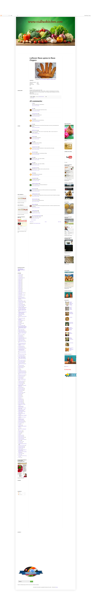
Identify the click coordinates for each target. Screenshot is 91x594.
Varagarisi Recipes (21, 446)
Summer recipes (20, 438)
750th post (19, 290)
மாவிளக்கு (19, 457)
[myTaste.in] (66, 366)
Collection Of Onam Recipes (22, 316)
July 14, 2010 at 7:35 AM (35, 180)
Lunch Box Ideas (20, 383)
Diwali (19, 322)
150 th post (20, 276)
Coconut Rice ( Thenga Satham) (71, 308)
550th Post (19, 286)
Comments (20, 494)
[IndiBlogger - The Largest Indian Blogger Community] (68, 149)
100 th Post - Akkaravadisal (71, 323)
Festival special (20, 334)
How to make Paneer (21, 360)
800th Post (19, 291)
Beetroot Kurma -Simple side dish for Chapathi (71, 303)
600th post (19, 287)
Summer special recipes (21, 439)
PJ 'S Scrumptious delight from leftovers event (48, 79)
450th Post (19, 284)
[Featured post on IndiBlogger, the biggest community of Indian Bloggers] (70, 377)
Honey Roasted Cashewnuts (71, 338)
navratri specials (20, 390)
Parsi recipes (20, 396)
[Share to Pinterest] (34, 96)
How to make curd (21, 355)
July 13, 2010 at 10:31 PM (35, 116)
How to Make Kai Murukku (22, 358)
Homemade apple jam (21, 343)
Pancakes (19, 394)
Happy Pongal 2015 (21, 340)
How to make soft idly (21, 361)
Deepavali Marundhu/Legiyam (21, 319)
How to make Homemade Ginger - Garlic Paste (22, 357)
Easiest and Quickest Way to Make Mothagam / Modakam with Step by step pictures (22, 327)
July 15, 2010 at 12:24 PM (35, 207)
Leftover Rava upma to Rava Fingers (71, 328)
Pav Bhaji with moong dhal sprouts (71, 313)
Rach (33, 141)
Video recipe (20, 448)
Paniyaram (19, 395)
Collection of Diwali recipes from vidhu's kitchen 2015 (22, 309)
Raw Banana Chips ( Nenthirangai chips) (71, 349)
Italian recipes (20, 367)
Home (46, 221)
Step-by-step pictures (21, 437)
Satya (33, 157)
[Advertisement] (33, 7)
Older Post (59, 221)
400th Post (19, 283)
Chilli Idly (71, 317)
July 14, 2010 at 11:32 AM (35, 191)
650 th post (20, 288)
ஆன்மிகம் (19, 454)
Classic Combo (20, 306)
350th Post (19, 282)
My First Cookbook (21, 389)
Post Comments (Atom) (37, 223)
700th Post (19, 289)
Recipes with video (21, 420)
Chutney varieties (20, 304)
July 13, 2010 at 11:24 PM (35, 127)
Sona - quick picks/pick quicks (36, 215)
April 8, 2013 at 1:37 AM (35, 218)
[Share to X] (32, 96)
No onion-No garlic (21, 392)
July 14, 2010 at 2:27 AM (35, 133)
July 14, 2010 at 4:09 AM (35, 149)
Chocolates (20, 303)
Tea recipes (20, 442)
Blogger (57, 587)
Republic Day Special (21, 421)
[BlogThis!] (31, 96)
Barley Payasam (71, 333)
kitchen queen (34, 188)
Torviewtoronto (34, 178)
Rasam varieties (20, 403)
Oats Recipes (20, 393)
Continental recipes (21, 318)
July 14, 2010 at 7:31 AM (35, 175)
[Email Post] (45, 96)
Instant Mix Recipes (21, 366)
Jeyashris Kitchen (35, 113)
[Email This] (30, 96)
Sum (32, 108)
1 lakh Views (20, 274)
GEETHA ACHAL (34, 130)
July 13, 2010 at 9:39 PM (35, 105)
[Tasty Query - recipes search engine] (67, 370)
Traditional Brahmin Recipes (22, 443)
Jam (19, 368)
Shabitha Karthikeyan (35, 183)
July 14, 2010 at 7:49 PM (35, 201)
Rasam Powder (20, 402)
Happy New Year (20, 339)
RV (32, 103)
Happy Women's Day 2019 (22, 341)
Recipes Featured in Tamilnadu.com (21, 419)
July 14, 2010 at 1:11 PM (35, 196)
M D (32, 124)
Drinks (19, 324)
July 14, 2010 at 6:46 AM (35, 154)
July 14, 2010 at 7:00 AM (35, 159)
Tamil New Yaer (20, 441)
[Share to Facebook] (33, 96)
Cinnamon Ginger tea (21, 305)
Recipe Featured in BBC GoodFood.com (21, 410)
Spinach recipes (20, 436)
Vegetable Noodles (21, 447)
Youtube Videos (20, 453)
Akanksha (33, 136)
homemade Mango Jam (21, 348)
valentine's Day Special (21, 445)
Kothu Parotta (20, 378)
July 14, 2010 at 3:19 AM (35, 138)
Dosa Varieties (20, 323)
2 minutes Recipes (21, 277)
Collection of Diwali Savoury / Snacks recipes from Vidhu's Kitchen (22, 313)
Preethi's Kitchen (34, 210)
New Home (20, 391)
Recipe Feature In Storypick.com (20, 406)
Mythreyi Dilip (34, 204)
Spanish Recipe (20, 435)
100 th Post (20, 275)
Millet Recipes (20, 387)
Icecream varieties (21, 362)
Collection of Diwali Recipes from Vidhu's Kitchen (22, 308)
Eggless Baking (20, 329)
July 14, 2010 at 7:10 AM (35, 170)
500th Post (19, 285)
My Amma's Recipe (21, 388)
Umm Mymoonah (34, 167)
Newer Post (31, 221)
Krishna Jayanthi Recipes (22, 379)
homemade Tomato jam (21, 354)
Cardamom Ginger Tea (21, 302)
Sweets (19, 440)
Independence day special (22, 363)
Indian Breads (20, 365)
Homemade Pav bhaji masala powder (21, 349)
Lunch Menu (20, 384)
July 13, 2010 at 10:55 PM (35, 121)
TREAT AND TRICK (35, 199)
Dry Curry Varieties (21, 325)
